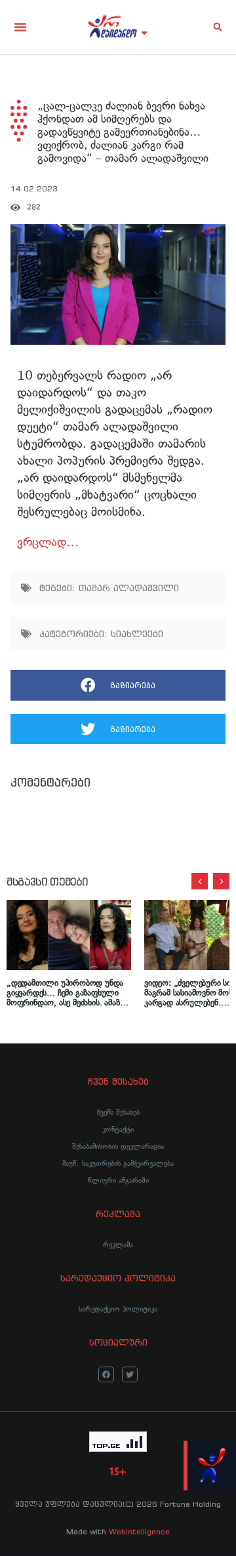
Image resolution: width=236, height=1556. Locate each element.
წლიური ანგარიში (118, 1180)
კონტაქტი (118, 1129)
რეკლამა (118, 1244)
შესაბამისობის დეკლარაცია (118, 1146)
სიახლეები (137, 634)
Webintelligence (139, 1531)
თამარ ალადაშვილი (129, 588)
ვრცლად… (48, 541)
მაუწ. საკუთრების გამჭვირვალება (118, 1163)
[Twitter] (130, 1374)
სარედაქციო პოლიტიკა (118, 1308)
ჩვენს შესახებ (118, 1112)
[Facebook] (106, 1374)
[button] (20, 27)
